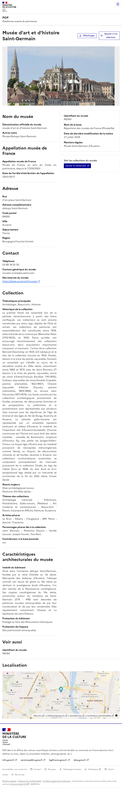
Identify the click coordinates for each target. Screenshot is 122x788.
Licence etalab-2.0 (18, 784)
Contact (37, 769)
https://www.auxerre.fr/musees (19, 281)
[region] (61, 695)
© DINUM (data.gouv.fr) (55, 715)
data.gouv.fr (80, 760)
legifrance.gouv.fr (58, 760)
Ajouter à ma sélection (110, 35)
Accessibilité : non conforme (14, 769)
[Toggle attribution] (116, 715)
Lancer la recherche (76, 165)
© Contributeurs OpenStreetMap (98, 715)
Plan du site (19, 774)
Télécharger (89, 35)
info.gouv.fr (8, 760)
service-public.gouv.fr (32, 760)
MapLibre (37, 715)
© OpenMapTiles (75, 715)
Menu (118, 4)
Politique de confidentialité (29, 781)
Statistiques (93, 769)
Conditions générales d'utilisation (57, 781)
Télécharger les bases (72, 769)
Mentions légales (9, 781)
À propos (52, 769)
